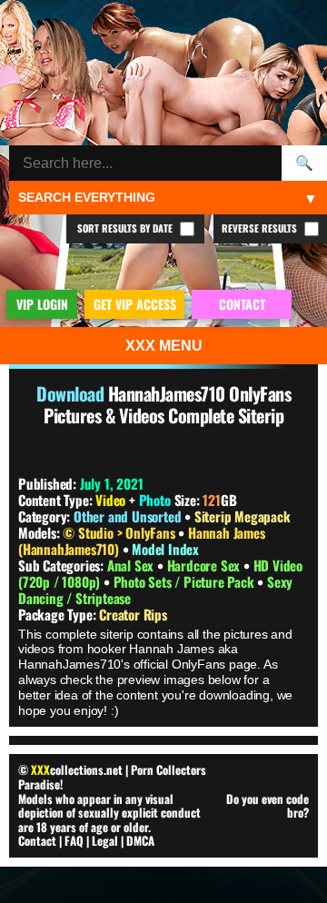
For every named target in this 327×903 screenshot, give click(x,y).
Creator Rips (133, 614)
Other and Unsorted (127, 516)
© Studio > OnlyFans (120, 532)
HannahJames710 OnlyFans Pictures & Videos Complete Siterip (167, 404)
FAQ (74, 840)
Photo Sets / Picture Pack (186, 581)
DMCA (140, 840)
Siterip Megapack (242, 516)
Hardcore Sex (205, 565)
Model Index (165, 549)
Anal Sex (132, 565)
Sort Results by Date (126, 228)
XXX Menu (164, 345)
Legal (105, 840)
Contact (37, 840)
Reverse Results (261, 228)
